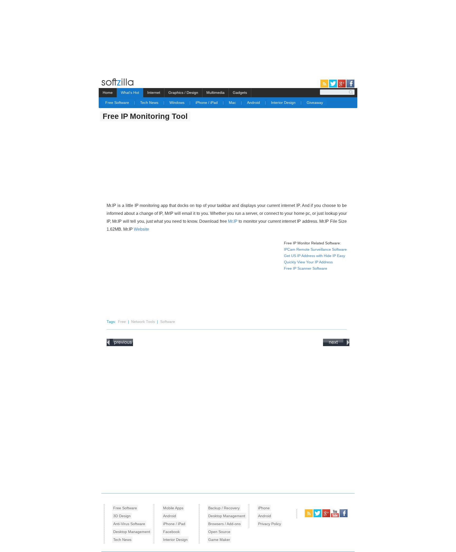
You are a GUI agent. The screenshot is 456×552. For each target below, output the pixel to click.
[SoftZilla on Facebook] (344, 516)
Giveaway (315, 102)
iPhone (264, 508)
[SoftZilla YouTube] (335, 516)
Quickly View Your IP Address (308, 262)
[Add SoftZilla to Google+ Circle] (342, 86)
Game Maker (219, 540)
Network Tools (143, 322)
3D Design (122, 516)
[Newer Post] (120, 345)
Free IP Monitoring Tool (145, 116)
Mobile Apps (173, 508)
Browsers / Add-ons (224, 524)
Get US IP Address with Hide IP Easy (314, 256)
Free (122, 322)
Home (108, 92)
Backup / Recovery (224, 508)
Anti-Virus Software (129, 524)
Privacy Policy (269, 524)
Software (167, 322)
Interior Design (284, 102)
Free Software (117, 102)
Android (254, 102)
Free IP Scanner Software (305, 268)
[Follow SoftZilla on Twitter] (333, 86)
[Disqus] (228, 418)
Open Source (219, 532)
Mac (233, 102)
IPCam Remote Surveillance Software (315, 249)
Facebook (171, 532)
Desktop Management (131, 532)
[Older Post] (336, 345)
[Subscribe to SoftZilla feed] (324, 86)
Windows (177, 102)
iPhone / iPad (207, 102)
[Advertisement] (44, 37)
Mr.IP (233, 221)
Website (141, 229)
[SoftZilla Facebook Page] (350, 86)
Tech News (149, 102)
